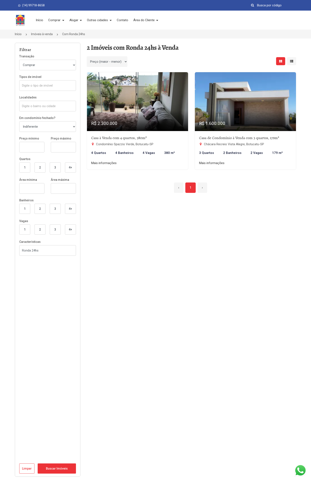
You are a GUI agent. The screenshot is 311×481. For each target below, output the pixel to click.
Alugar (74, 20)
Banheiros (26, 200)
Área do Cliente (144, 20)
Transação (26, 56)
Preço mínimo (29, 138)
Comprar (54, 20)
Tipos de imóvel (30, 77)
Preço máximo (61, 138)
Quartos (24, 159)
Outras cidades (98, 20)
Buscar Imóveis (57, 468)
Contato (122, 20)
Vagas (23, 221)
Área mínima (28, 179)
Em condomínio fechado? (37, 118)
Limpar (27, 468)
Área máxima (60, 179)
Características (30, 241)
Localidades (28, 97)
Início (39, 20)
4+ (70, 167)
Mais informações (104, 163)
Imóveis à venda (42, 34)
